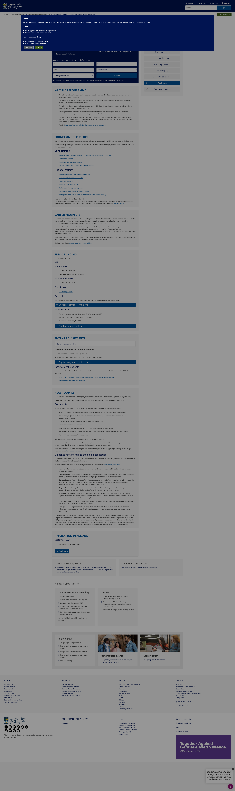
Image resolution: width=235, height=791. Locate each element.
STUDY (7, 680)
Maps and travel (124, 693)
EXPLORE (122, 680)
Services (122, 704)
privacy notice (121, 80)
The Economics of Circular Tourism (71, 162)
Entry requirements (162, 64)
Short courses (9, 693)
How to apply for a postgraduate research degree (74, 656)
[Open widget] (230, 786)
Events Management (66, 181)
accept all (39, 47)
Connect (227, 3)
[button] (95, 305)
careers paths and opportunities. (80, 243)
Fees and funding (66, 661)
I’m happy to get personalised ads (36, 41)
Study (190, 3)
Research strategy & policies (71, 691)
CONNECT (180, 680)
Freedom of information (127, 725)
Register (117, 76)
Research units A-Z (68, 684)
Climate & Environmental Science (73, 600)
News (121, 696)
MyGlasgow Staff (182, 731)
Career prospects (162, 52)
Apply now (63, 551)
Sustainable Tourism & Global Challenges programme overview (86, 125)
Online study (8, 691)
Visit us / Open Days (11, 702)
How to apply (162, 70)
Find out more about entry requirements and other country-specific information (86, 377)
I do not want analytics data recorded (38, 33)
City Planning (67, 596)
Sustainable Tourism (66, 159)
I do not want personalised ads (35, 43)
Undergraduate (9, 687)
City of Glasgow (124, 687)
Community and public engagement (188, 693)
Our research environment (71, 696)
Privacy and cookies (125, 732)
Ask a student (181, 696)
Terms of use (123, 734)
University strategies (126, 709)
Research (202, 3)
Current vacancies (182, 706)
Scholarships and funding (13, 700)
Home (6, 15)
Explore (215, 3)
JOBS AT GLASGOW (184, 701)
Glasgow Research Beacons (71, 689)
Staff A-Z (179, 684)
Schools (121, 700)
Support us (180, 689)
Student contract (119, 203)
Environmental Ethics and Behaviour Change (74, 174)
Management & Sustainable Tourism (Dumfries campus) (115, 597)
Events (121, 698)
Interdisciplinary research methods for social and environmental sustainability (86, 155)
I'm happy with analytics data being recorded (40, 31)
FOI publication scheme (127, 727)
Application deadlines (162, 77)
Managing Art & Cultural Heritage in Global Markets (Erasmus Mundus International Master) (118, 604)
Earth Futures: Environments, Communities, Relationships (75, 613)
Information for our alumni (185, 687)
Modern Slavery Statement (128, 730)
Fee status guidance (66, 292)
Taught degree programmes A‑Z (71, 643)
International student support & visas (72, 381)
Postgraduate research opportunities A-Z (74, 652)
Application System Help (111, 465)
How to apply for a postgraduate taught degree (73, 647)
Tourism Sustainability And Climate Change (74, 191)
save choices (29, 47)
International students (12, 696)
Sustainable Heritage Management (71, 188)
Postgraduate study (18, 15)
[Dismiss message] (233, 769)
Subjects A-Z (8, 684)
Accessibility (123, 691)
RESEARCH (66, 680)
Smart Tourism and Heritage (68, 185)
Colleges (122, 702)
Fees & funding (162, 58)
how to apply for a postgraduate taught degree (82, 451)
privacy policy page (143, 22)
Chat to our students (162, 89)
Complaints (180, 698)
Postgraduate (9, 689)
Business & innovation (184, 691)
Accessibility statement (127, 723)
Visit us (121, 689)
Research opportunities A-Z (71, 687)
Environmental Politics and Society (71, 178)
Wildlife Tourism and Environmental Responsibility (76, 165)
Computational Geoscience (71, 603)
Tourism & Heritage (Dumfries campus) (118, 610)
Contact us (65, 723)
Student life (8, 698)
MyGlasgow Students (183, 723)
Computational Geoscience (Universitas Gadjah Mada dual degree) (73, 607)
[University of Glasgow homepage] (12, 5)
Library (121, 707)
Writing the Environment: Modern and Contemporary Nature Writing (82, 195)
